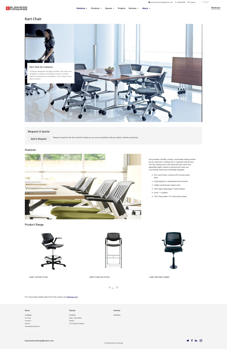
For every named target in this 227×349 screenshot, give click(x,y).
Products (95, 8)
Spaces (108, 8)
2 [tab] (114, 288)
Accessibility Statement (32, 326)
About (27, 310)
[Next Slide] (117, 287)
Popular (72, 310)
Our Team (28, 318)
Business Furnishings (116, 343)
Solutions (117, 315)
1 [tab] (112, 288)
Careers (27, 323)
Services (132, 8)
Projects (121, 8)
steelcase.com (72, 297)
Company (28, 315)
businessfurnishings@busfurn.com (39, 340)
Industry (117, 310)
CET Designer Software (76, 323)
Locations (28, 321)
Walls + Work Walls (75, 318)
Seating (71, 321)
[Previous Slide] (109, 287)
